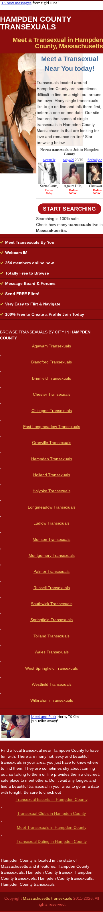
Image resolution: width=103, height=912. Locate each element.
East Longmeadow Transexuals (51, 426)
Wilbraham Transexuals (51, 700)
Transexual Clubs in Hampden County (51, 813)
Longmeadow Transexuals (52, 507)
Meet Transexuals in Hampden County (51, 827)
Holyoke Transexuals (51, 491)
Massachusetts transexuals (47, 898)
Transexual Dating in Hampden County (52, 841)
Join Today (73, 314)
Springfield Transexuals (51, 619)
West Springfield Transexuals (51, 668)
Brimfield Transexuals (51, 378)
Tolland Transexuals (51, 636)
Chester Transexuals (51, 394)
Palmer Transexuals (51, 571)
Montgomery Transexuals (52, 555)
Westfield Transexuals (52, 684)
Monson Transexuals (51, 539)
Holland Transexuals (51, 475)
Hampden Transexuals (51, 459)
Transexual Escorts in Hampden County (52, 799)
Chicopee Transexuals (51, 410)
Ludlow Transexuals (51, 523)
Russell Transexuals (51, 587)
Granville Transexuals (51, 442)
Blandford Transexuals (51, 362)
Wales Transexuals (52, 652)
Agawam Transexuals (51, 346)
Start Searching (69, 209)
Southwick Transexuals (51, 603)
